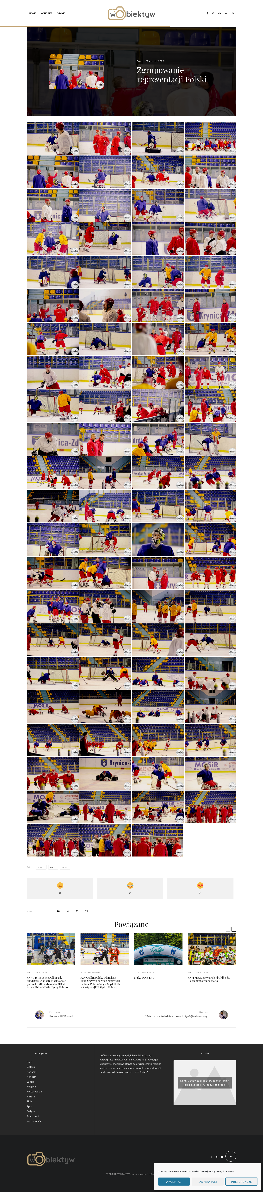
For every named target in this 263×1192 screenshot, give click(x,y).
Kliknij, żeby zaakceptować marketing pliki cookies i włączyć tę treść (204, 1082)
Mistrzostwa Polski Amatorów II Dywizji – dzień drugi (176, 1014)
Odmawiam (208, 1181)
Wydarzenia (40, 972)
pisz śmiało (141, 1071)
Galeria (31, 1066)
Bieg (29, 1062)
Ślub (29, 1101)
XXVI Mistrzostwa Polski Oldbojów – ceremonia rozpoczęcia (209, 979)
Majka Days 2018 (144, 977)
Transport (33, 1116)
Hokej (42, 867)
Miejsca (31, 1086)
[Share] (42, 911)
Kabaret (31, 1071)
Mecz (53, 867)
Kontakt (46, 13)
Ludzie (31, 1081)
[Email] (86, 911)
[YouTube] (219, 13)
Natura (31, 1096)
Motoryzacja (34, 1091)
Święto (31, 1111)
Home (32, 13)
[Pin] (58, 911)
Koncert (31, 1076)
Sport (140, 61)
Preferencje (241, 1181)
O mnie (61, 13)
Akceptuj (174, 1181)
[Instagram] (213, 13)
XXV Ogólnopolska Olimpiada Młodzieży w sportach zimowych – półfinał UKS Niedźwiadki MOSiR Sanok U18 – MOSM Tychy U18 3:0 (48, 982)
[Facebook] (207, 13)
